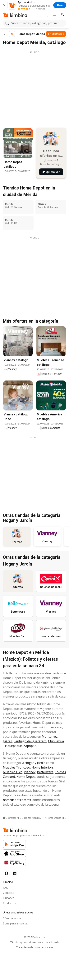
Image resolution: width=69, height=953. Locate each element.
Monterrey (49, 736)
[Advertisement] (34, 88)
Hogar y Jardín (35, 763)
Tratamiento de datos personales (34, 947)
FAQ (5, 888)
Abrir (60, 5)
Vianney (29, 772)
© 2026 (34, 937)
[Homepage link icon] (4, 817)
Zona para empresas (16, 923)
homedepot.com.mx (17, 800)
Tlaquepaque (12, 746)
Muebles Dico (12, 772)
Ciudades (8, 898)
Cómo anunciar (12, 918)
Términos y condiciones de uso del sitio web (34, 942)
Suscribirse (58, 34)
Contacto (8, 893)
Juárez (7, 741)
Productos (9, 903)
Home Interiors (43, 767)
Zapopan (29, 746)
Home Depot (25, 777)
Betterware (45, 772)
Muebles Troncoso (16, 767)
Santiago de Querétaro (30, 741)
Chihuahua (56, 741)
